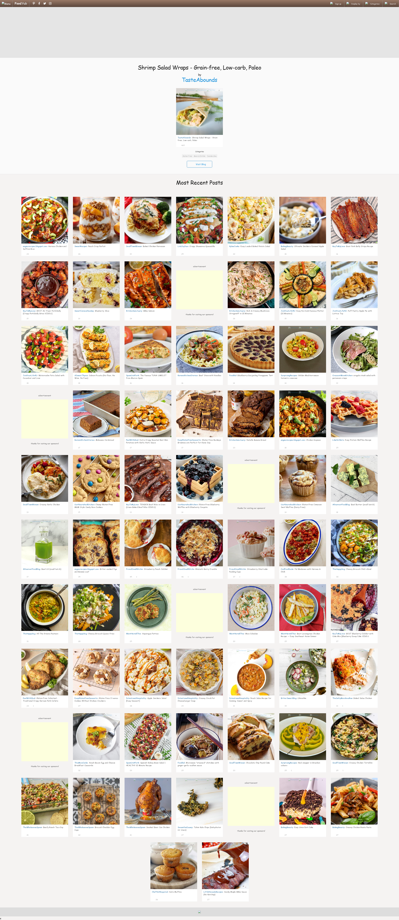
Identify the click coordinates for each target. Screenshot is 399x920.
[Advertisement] (199, 33)
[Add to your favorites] (187, 144)
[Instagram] (50, 3)
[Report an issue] (219, 144)
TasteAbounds (199, 80)
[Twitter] (44, 3)
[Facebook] (39, 3)
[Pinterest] (33, 3)
